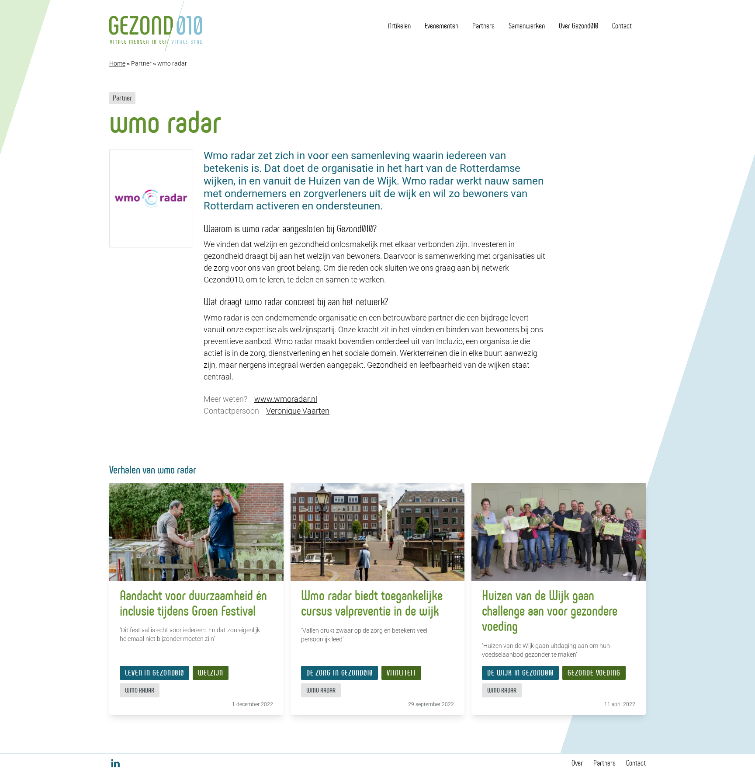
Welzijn (210, 673)
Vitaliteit (401, 673)
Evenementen (441, 26)
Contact (622, 26)
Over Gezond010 (578, 26)
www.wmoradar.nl (285, 399)
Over (577, 763)
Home (117, 63)
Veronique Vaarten (297, 410)
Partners (483, 26)
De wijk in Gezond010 (520, 673)
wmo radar (139, 690)
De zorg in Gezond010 (339, 673)
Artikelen (399, 26)
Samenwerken (527, 26)
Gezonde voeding (594, 673)
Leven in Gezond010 (154, 673)
